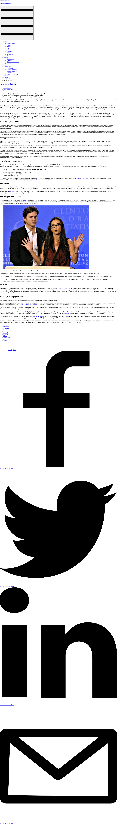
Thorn (24, 200)
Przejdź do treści (4, 0)
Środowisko (10, 54)
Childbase (6, 326)
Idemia (5, 331)
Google (67, 313)
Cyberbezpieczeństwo (13, 62)
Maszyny (5, 57)
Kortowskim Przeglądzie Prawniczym (28, 304)
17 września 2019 (8, 89)
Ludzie (5, 42)
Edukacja (9, 51)
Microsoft (13, 191)
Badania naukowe (12, 71)
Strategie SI (10, 72)
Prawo (8, 48)
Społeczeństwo (11, 43)
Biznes (9, 46)
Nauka (8, 49)
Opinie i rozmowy (12, 69)
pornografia (6, 339)
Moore (5, 336)
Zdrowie (9, 52)
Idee (4, 65)
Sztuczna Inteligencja (5, 3)
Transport (9, 60)
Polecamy (6, 75)
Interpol (5, 333)
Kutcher (5, 334)
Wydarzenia (10, 68)
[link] (4, 350)
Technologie (10, 59)
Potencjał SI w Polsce (13, 74)
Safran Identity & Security (80, 178)
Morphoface (6, 337)
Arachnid (5, 325)
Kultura (9, 56)
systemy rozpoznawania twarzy (39, 316)
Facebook (6, 328)
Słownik (5, 77)
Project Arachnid (62, 288)
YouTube (5, 340)
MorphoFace (39, 179)
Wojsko (9, 63)
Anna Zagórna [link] (7, 88)
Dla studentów (7, 79)
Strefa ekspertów (8, 66)
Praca (8, 45)
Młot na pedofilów (8, 84)
